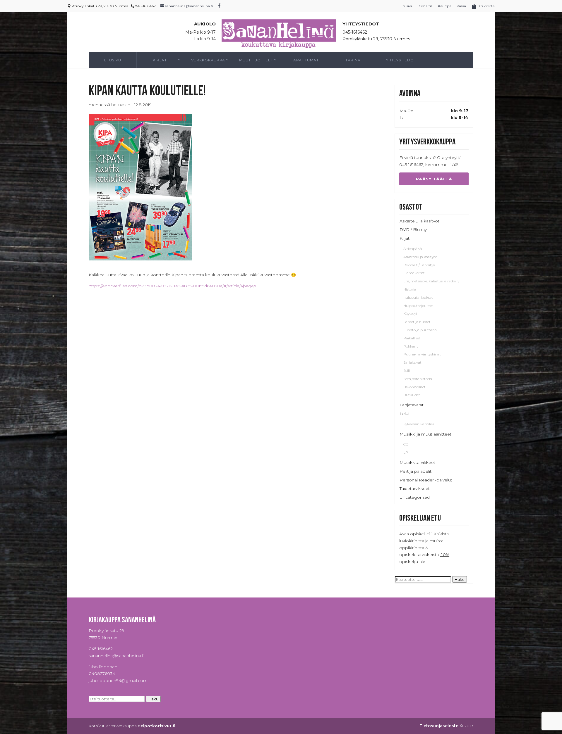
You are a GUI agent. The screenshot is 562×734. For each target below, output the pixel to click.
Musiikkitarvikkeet (417, 462)
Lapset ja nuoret (417, 321)
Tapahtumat (305, 60)
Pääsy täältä (434, 179)
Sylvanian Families (418, 424)
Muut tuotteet (256, 60)
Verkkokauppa (208, 60)
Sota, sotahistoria (417, 379)
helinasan (120, 104)
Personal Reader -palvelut (426, 480)
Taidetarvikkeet (415, 488)
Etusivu (406, 6)
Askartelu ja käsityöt (419, 221)
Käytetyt (410, 313)
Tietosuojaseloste (438, 725)
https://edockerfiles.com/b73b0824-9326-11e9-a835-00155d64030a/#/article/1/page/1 (172, 286)
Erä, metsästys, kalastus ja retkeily (431, 281)
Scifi (406, 370)
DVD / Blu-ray (413, 229)
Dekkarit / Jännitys (419, 265)
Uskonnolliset (414, 387)
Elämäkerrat (414, 273)
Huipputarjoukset (418, 305)
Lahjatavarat (412, 404)
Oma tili (426, 6)
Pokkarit (410, 346)
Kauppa (444, 6)
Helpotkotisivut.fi (156, 725)
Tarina (353, 60)
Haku (460, 579)
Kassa (461, 6)
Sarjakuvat (412, 362)
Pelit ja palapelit (415, 471)
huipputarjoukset (418, 297)
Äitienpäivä (412, 248)
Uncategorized (415, 497)
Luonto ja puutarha (420, 330)
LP (405, 452)
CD (405, 444)
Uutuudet (411, 395)
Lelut (405, 413)
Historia (409, 289)
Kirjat (160, 60)
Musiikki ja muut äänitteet (425, 434)
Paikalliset (411, 338)
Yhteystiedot (401, 60)
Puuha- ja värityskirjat (422, 354)
